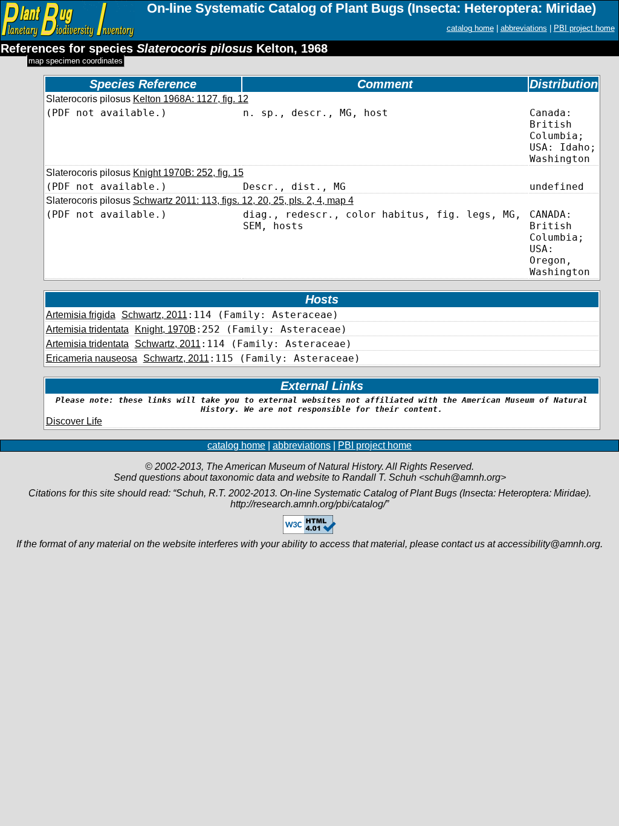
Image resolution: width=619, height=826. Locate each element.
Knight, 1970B (165, 329)
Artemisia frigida (80, 315)
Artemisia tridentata (87, 329)
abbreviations (524, 28)
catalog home (470, 28)
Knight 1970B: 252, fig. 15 (188, 172)
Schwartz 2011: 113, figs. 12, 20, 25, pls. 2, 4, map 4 (243, 200)
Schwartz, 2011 (154, 315)
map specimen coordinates (75, 60)
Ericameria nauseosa (91, 358)
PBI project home (584, 28)
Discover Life (74, 421)
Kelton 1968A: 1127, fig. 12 (190, 99)
